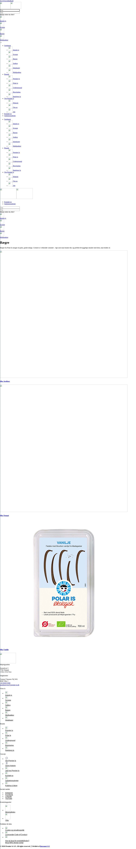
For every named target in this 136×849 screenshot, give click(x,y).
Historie (15, 103)
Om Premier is (9, 98)
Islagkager (16, 68)
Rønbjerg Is (17, 96)
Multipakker (17, 72)
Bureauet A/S (45, 846)
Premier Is (16, 79)
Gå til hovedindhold (6, 1)
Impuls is (16, 50)
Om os (15, 107)
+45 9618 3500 (5, 683)
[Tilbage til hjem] (10, 8)
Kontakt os (8, 114)
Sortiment (7, 45)
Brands (6, 74)
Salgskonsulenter (10, 116)
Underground (17, 88)
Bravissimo (17, 92)
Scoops (15, 54)
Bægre (15, 59)
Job (14, 112)
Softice (15, 63)
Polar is (15, 83)
